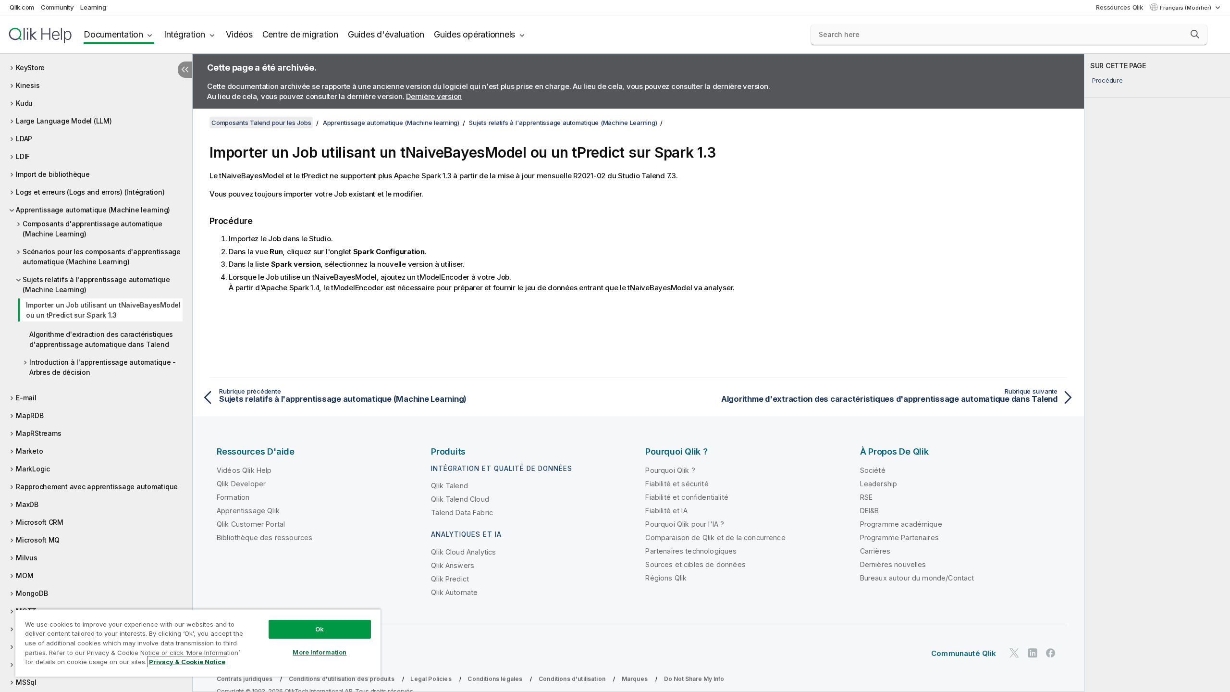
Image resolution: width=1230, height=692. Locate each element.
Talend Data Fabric (462, 512)
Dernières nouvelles (893, 564)
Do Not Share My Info (694, 678)
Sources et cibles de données (695, 564)
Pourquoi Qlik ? (670, 470)
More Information (319, 652)
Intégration (184, 34)
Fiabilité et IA (666, 511)
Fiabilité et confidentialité (686, 497)
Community (57, 7)
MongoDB (32, 593)
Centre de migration (300, 34)
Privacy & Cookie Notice (187, 662)
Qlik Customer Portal (251, 524)
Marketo (29, 451)
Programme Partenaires (899, 537)
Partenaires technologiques (691, 551)
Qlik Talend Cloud (460, 499)
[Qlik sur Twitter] (1014, 652)
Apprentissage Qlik (248, 511)
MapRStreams (38, 433)
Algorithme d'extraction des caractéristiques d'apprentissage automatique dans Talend (101, 339)
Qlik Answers (452, 565)
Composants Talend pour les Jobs (261, 122)
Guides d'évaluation (386, 34)
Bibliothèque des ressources (264, 537)
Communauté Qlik (963, 653)
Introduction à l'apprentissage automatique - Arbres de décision (102, 367)
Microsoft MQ (38, 540)
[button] (1195, 34)
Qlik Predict (450, 579)
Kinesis (27, 85)
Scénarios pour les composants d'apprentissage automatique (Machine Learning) (102, 256)
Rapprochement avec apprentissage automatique (97, 486)
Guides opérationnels (474, 34)
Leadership (879, 484)
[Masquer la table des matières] (185, 70)
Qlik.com (22, 7)
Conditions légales (494, 678)
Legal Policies (430, 678)
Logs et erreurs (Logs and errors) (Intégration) (90, 192)
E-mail (26, 398)
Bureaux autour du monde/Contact (917, 578)
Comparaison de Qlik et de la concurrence (715, 537)
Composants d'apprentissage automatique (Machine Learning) (92, 229)
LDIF (23, 156)
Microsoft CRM (39, 522)
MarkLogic (33, 469)
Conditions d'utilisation (572, 678)
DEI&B (869, 511)
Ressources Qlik (1119, 7)
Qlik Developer (241, 484)
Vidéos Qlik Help (244, 470)
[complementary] (1157, 373)
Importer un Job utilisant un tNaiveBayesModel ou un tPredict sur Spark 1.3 (103, 310)
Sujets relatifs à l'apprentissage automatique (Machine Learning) (96, 284)
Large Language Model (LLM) (64, 121)
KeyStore (30, 67)
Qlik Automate (454, 592)
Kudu (24, 103)
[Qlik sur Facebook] (1051, 652)
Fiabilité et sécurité (676, 484)
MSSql (26, 682)
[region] (198, 643)
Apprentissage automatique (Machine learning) (93, 210)
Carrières (875, 551)
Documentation (113, 34)
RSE (866, 497)
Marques (635, 678)
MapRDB (30, 415)
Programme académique (901, 524)
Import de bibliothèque (53, 174)
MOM (24, 575)
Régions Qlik (666, 578)
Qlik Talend (449, 486)
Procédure (1107, 80)
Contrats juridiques (244, 678)
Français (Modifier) (1186, 7)
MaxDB (27, 504)
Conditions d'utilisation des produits (341, 678)
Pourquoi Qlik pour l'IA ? (684, 524)
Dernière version (434, 96)
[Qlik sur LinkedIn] (1032, 652)
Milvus (26, 558)
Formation (233, 497)
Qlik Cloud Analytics (463, 552)
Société (873, 470)
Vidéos (239, 34)
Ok (319, 629)
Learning (93, 7)
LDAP (24, 139)
